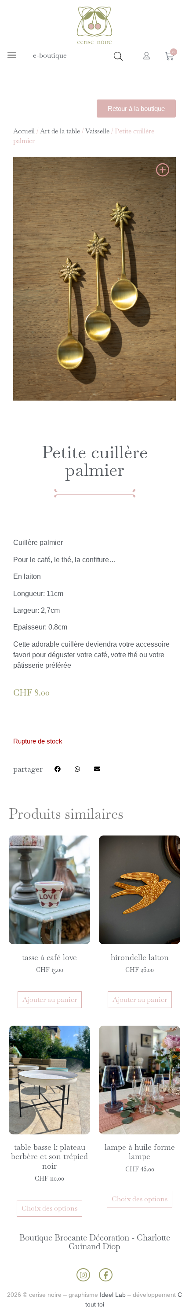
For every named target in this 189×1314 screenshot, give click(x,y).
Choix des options (49, 1208)
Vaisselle (97, 131)
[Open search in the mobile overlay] (118, 56)
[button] (11, 55)
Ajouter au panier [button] (49, 999)
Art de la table (60, 131)
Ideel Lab (113, 1294)
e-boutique (50, 55)
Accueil (24, 131)
